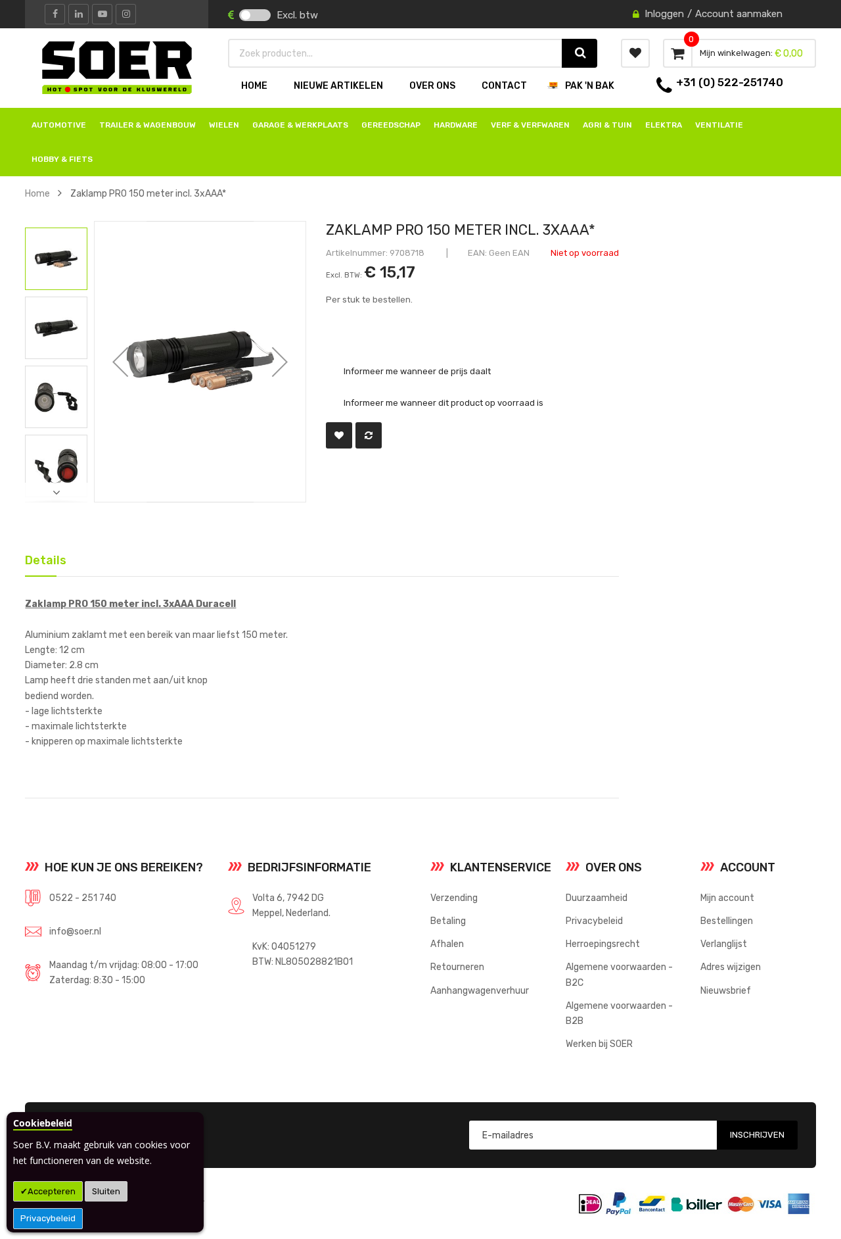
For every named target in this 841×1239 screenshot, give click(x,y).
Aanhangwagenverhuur (479, 990)
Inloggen (664, 14)
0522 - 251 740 (82, 897)
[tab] (41, 559)
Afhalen (447, 943)
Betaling (448, 920)
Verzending (454, 897)
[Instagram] (126, 14)
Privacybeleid (48, 1218)
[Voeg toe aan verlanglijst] (339, 435)
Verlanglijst (723, 943)
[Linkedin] (78, 14)
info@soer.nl (75, 931)
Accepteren (52, 1191)
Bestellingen (726, 920)
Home (37, 193)
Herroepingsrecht (603, 943)
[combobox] (395, 53)
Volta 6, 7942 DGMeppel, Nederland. (291, 905)
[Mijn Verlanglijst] (635, 53)
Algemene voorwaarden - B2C (619, 974)
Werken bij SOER (599, 1043)
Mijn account (727, 897)
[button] (120, 361)
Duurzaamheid (596, 897)
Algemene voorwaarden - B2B (619, 1013)
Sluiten (106, 1191)
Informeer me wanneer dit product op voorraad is (443, 403)
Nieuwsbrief (725, 990)
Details (41, 557)
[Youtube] (102, 14)
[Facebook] (55, 14)
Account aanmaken (739, 14)
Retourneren (457, 966)
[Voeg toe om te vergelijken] (368, 435)
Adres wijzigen (730, 966)
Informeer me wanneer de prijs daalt (417, 371)
